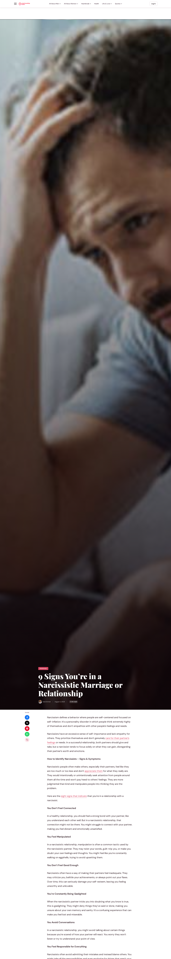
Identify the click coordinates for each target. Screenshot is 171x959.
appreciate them (94, 770)
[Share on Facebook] (27, 717)
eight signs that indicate (74, 796)
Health (96, 4)
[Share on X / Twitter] (27, 723)
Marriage (43, 668)
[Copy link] (27, 739)
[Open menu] (15, 4)
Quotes (117, 4)
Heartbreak (85, 4)
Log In (153, 4)
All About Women (70, 4)
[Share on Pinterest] (27, 728)
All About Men (54, 4)
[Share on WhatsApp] (27, 734)
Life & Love (106, 4)
